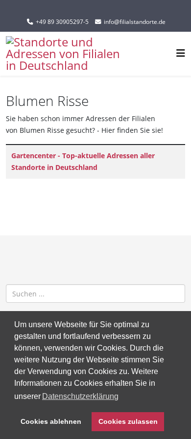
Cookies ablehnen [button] (51, 421)
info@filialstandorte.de (135, 22)
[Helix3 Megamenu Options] (180, 53)
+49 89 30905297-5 (62, 22)
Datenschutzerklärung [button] (80, 396)
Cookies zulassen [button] (128, 421)
